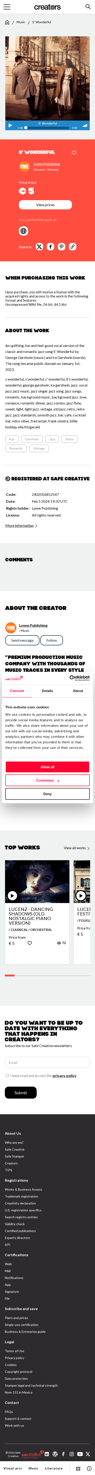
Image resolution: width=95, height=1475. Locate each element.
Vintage (39, 448)
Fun (12, 439)
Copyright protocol (18, 1372)
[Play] (12, 895)
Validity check (15, 1224)
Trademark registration (21, 1196)
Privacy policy (14, 1358)
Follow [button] (51, 640)
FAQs (9, 1412)
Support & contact (18, 1418)
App (8, 1285)
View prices (45, 204)
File (7, 1298)
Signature (12, 1291)
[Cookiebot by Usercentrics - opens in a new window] (69, 678)
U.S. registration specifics (23, 1210)
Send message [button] (22, 640)
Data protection (16, 1378)
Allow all (47, 767)
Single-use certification (21, 1325)
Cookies (11, 1365)
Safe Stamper (14, 1156)
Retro (69, 439)
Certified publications (20, 1231)
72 (63, 943)
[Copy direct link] (72, 246)
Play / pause (10, 125)
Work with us (14, 1425)
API (7, 1245)
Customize (44, 780)
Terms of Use (14, 1351)
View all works (75, 848)
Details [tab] (47, 691)
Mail (8, 1271)
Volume (85, 125)
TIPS (8, 1170)
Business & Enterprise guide (25, 1332)
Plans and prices (16, 1318)
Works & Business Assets (23, 1189)
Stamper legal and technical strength (31, 1385)
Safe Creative (14, 1149)
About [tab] (78, 691)
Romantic (16, 448)
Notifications (14, 1278)
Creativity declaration (20, 1203)
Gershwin (32, 439)
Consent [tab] (17, 691)
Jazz (52, 439)
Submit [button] (21, 1092)
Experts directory (17, 1238)
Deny (47, 794)
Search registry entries (21, 1217)
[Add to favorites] (74, 153)
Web (8, 1264)
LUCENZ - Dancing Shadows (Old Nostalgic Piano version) (31, 916)
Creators (11, 1163)
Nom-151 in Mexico (19, 1392)
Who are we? (14, 1142)
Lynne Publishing (47, 164)
